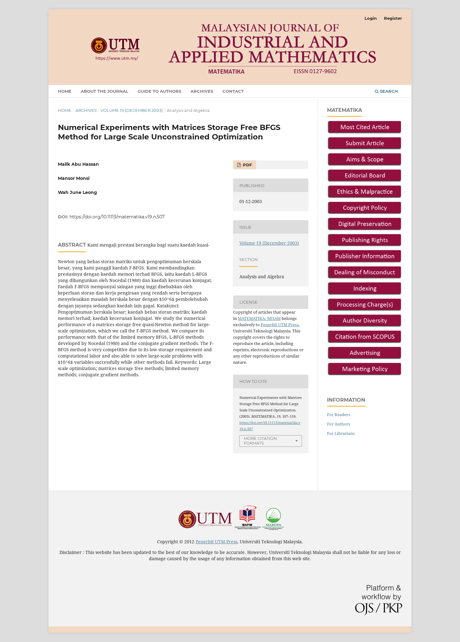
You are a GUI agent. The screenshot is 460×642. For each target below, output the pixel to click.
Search (388, 91)
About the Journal (104, 91)
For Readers (338, 414)
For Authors (338, 424)
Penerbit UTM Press (280, 324)
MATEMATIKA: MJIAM (259, 318)
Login (371, 18)
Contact (233, 91)
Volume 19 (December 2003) (131, 110)
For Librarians (341, 433)
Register (393, 18)
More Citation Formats (260, 441)
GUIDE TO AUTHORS (159, 91)
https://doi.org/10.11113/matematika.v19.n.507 (117, 217)
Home (64, 91)
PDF (247, 164)
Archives (202, 91)
